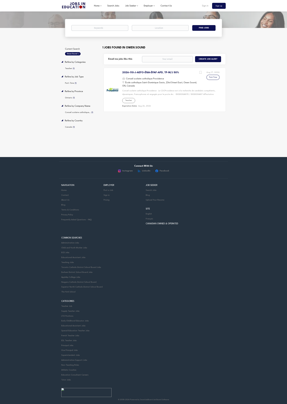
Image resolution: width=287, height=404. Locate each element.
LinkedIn (146, 171)
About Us (65, 200)
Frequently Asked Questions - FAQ (76, 220)
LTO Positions (67, 316)
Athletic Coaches (68, 370)
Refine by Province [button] (73, 91)
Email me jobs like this (120, 59)
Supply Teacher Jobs (70, 311)
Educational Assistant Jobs (73, 257)
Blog (63, 205)
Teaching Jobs (67, 262)
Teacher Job (66, 306)
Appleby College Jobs (70, 277)
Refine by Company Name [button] (77, 106)
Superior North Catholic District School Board (82, 287)
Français (149, 219)
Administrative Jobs (70, 243)
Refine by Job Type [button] (74, 77)
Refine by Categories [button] (75, 62)
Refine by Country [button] (73, 121)
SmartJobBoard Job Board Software (154, 400)
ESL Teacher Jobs (69, 341)
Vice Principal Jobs (69, 350)
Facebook (164, 171)
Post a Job (108, 190)
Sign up (219, 6)
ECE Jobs (65, 253)
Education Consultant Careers (74, 375)
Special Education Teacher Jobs (75, 331)
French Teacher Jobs (70, 336)
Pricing (106, 200)
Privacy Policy (67, 215)
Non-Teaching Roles (70, 365)
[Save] (200, 73)
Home (64, 190)
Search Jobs (151, 190)
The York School (68, 292)
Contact (65, 195)
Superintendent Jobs (70, 355)
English (149, 214)
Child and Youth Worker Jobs (74, 248)
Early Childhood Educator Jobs (75, 321)
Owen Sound (72, 54)
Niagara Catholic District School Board (78, 282)
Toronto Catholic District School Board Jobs (81, 267)
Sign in (205, 6)
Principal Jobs (67, 345)
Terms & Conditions (70, 210)
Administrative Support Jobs (74, 360)
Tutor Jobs (66, 380)
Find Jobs (204, 28)
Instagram (127, 171)
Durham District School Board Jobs (77, 272)
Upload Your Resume (155, 200)
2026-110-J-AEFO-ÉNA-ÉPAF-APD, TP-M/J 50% (150, 72)
